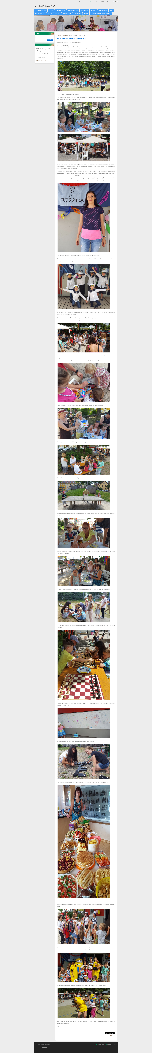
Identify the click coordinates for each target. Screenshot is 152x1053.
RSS (102, 2)
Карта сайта (95, 2)
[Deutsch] (115, 2)
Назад (111, 1035)
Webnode (44, 1047)
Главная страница (83, 2)
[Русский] (113, 2)
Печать (109, 2)
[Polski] (117, 2)
